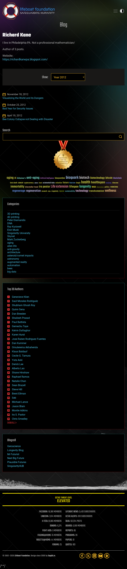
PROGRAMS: (70, 535)
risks (49, 191)
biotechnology (97, 178)
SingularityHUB (15, 466)
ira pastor (44, 186)
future (66, 182)
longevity (85, 187)
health (85, 182)
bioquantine (60, 178)
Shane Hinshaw (20, 372)
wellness (110, 191)
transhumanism (96, 191)
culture (36, 183)
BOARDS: (69, 526)
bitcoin (108, 178)
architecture (13, 252)
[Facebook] (82, 555)
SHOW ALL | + (12, 423)
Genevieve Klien (20, 296)
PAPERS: (69, 540)
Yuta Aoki (17, 360)
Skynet (11, 236)
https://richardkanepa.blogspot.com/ (25, 59)
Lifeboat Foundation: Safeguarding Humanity (55, 10)
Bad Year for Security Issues (17, 108)
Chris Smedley (20, 418)
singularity (54, 191)
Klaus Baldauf (19, 351)
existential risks (49, 183)
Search (120, 136)
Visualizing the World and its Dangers (22, 98)
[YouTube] (100, 555)
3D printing (13, 213)
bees (9, 268)
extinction (58, 183)
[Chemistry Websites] (63, 156)
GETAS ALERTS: (71, 516)
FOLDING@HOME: (44, 535)
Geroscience (14, 446)
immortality (17, 186)
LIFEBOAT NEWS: (72, 512)
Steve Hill (17, 389)
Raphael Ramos (20, 376)
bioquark (72, 177)
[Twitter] (88, 555)
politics (107, 187)
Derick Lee (17, 364)
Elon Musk (13, 229)
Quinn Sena (18, 309)
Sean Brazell (19, 385)
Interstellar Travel (31, 187)
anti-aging (32, 178)
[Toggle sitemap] (116, 11)
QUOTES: (69, 545)
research (44, 191)
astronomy (13, 258)
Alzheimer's (21, 178)
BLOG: (68, 521)
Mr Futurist (13, 454)
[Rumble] (106, 555)
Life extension (59, 187)
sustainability (70, 191)
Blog (63, 25)
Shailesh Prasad (21, 317)
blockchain (117, 178)
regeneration (33, 191)
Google (78, 183)
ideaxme (115, 183)
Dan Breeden (19, 313)
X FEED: (45, 521)
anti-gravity (13, 249)
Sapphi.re (51, 556)
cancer (20, 183)
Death (40, 183)
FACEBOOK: (43, 512)
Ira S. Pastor (18, 414)
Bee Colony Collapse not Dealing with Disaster (27, 119)
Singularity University (18, 233)
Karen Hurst (18, 334)
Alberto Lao (18, 368)
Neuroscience (100, 187)
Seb (14, 397)
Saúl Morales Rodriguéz (25, 301)
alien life (12, 245)
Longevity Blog (15, 450)
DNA (9, 223)
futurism (72, 183)
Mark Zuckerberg (16, 239)
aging (10, 178)
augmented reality (17, 262)
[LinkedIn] (94, 555)
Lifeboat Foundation (22, 556)
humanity (109, 183)
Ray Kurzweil (14, 226)
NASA (94, 187)
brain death (13, 183)
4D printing (13, 217)
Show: (45, 77)
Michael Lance (20, 401)
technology (82, 191)
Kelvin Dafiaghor (21, 330)
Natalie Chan (19, 381)
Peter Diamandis (16, 220)
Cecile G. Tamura (21, 355)
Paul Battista (19, 322)
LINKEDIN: (45, 516)
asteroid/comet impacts (20, 255)
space (61, 191)
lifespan (74, 186)
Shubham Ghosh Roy (23, 305)
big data (11, 271)
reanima (114, 186)
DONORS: (53, 526)
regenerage (18, 191)
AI (15, 178)
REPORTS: (69, 531)
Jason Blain (18, 406)
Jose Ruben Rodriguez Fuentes (29, 339)
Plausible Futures (16, 462)
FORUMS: (55, 545)
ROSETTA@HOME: (43, 540)
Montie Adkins (20, 410)
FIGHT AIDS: (47, 531)
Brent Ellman (19, 393)
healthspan (98, 182)
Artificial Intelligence (47, 178)
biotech (84, 178)
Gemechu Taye (20, 326)
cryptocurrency (29, 183)
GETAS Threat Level (63, 500)
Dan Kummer (19, 343)
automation (13, 265)
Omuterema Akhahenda (25, 347)
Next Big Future (15, 458)
